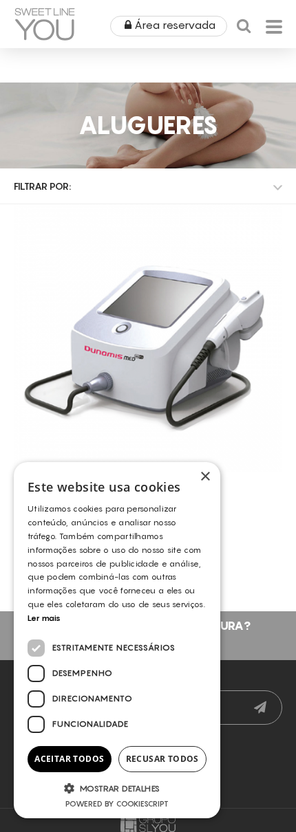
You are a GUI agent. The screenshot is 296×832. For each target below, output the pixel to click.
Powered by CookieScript (117, 804)
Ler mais (44, 618)
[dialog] (117, 640)
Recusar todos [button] (162, 759)
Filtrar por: (42, 186)
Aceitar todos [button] (69, 759)
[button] (117, 788)
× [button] (205, 477)
